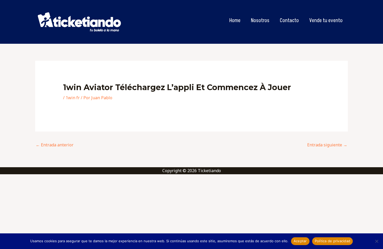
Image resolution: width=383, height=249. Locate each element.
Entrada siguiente (327, 145)
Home (234, 20)
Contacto (289, 20)
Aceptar (300, 241)
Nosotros (260, 20)
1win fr (73, 98)
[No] (376, 241)
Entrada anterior (54, 145)
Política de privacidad (332, 241)
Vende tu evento (326, 20)
